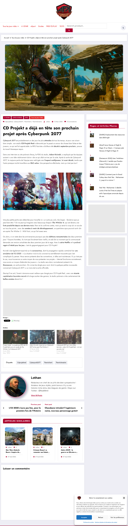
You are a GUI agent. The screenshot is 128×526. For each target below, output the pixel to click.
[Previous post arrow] (3, 408)
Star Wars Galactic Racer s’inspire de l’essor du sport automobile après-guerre (13, 451)
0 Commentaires (72, 122)
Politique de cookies (88, 522)
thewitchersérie (37, 122)
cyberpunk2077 (18, 122)
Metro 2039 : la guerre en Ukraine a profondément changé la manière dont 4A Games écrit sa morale (69, 451)
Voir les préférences (117, 517)
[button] (124, 498)
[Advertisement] (42, 302)
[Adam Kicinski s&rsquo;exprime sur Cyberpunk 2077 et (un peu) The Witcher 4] (42, 337)
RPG (26, 118)
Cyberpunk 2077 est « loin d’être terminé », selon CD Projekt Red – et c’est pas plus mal (69, 347)
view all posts (36, 395)
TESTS (62, 26)
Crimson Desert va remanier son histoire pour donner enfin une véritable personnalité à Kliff (41, 451)
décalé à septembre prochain (65, 146)
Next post (48, 404)
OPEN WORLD (17, 118)
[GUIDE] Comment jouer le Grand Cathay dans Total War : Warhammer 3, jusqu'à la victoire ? (111, 177)
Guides (41, 26)
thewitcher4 (27, 122)
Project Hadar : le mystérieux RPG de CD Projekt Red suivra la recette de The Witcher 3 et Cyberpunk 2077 (15, 347)
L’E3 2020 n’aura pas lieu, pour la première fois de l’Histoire (25, 409)
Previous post (36, 404)
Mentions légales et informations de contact (106, 522)
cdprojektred (9, 122)
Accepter (84, 517)
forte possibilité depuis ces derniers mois (18, 225)
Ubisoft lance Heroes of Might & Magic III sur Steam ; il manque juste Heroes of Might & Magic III (111, 148)
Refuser (100, 517)
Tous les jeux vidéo (10, 26)
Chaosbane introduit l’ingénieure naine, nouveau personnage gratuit (61, 409)
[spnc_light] (123, 27)
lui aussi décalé (67, 160)
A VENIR (24, 26)
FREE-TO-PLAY (51, 26)
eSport (33, 26)
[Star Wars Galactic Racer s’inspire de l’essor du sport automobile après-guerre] (15, 436)
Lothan (48, 122)
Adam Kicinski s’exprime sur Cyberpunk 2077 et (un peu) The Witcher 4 (41, 346)
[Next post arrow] (81, 408)
